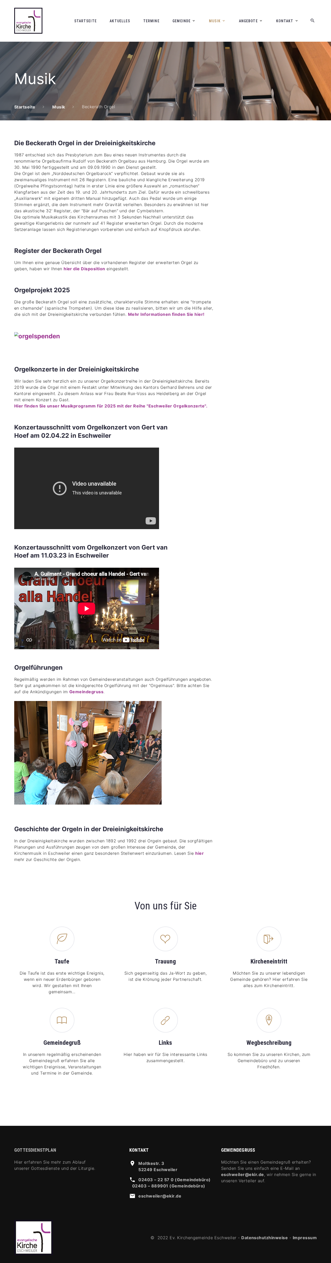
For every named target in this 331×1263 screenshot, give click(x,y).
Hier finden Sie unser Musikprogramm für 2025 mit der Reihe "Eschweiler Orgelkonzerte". (110, 405)
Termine (151, 21)
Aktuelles (120, 21)
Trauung (165, 961)
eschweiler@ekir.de (159, 1196)
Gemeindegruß (62, 1042)
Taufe (62, 961)
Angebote (248, 21)
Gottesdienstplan (35, 1150)
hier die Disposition (84, 268)
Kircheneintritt (269, 961)
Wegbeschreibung (268, 1042)
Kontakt (285, 21)
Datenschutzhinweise (264, 1237)
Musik (215, 21)
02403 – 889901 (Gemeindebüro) (168, 1185)
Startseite (85, 21)
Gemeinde (181, 21)
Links (165, 1042)
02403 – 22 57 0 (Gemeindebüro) (174, 1179)
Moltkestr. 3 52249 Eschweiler (157, 1166)
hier (199, 853)
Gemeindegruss (86, 691)
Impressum (305, 1237)
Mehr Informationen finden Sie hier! (166, 314)
